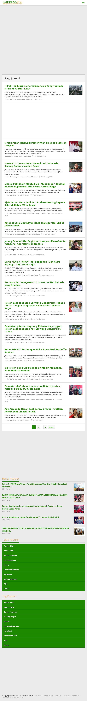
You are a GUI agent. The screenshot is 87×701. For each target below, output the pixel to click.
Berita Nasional (10, 99)
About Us (58, 696)
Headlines (21, 177)
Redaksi (66, 696)
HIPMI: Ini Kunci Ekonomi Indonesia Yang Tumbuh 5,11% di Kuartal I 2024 (34, 87)
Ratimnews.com (10, 579)
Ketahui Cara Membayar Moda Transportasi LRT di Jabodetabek (34, 224)
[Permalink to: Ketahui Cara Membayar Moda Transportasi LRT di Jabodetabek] (75, 226)
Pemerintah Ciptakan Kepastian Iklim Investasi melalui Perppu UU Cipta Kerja (32, 387)
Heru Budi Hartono (11, 570)
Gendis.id (17, 696)
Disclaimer (75, 696)
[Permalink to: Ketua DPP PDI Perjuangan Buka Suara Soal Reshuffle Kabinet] (75, 353)
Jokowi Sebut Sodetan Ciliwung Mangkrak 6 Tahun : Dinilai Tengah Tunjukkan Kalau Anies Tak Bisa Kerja (35, 305)
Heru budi (8, 574)
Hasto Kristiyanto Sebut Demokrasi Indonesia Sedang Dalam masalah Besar (31, 165)
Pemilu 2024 (8, 546)
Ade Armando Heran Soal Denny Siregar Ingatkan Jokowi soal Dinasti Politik (34, 410)
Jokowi (6, 565)
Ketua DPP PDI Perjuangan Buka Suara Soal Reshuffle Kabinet (36, 351)
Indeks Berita (48, 696)
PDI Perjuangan (10, 560)
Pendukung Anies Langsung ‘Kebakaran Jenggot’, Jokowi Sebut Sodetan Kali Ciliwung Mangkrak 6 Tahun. (33, 329)
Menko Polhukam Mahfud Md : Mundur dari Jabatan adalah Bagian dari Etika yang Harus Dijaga (35, 185)
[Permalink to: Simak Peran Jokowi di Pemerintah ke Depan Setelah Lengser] (75, 146)
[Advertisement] (43, 23)
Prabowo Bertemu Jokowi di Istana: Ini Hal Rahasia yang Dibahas (34, 284)
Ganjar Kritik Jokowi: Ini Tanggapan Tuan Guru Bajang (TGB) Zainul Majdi (32, 263)
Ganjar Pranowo (10, 555)
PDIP (5, 584)
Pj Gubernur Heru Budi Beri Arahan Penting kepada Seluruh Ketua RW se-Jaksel (35, 204)
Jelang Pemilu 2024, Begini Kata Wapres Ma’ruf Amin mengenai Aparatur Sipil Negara (35, 242)
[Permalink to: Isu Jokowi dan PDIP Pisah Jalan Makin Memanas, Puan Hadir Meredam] (75, 371)
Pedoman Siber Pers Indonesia (13, 698)
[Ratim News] (12, 2)
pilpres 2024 (8, 551)
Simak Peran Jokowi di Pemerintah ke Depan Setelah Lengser (35, 144)
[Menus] (83, 2)
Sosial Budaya (45, 214)
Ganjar (6, 589)
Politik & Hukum (24, 156)
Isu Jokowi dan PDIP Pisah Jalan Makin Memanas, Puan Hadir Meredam (33, 369)
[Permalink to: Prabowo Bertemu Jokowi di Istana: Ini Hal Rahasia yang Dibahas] (75, 286)
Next (51, 427)
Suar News (37, 696)
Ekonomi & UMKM (23, 99)
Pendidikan (21, 214)
